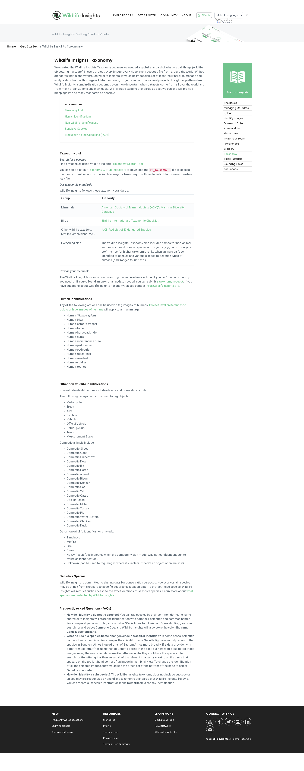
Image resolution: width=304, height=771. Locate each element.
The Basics (230, 103)
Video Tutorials (233, 159)
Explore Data (123, 15)
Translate (227, 22)
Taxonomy (230, 154)
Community (169, 15)
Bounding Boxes (233, 164)
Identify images (233, 118)
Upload (228, 113)
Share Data (231, 133)
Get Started (147, 15)
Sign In (205, 15)
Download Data (233, 123)
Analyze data (232, 128)
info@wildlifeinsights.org (162, 285)
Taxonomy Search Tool (128, 164)
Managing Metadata (236, 108)
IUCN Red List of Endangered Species (126, 229)
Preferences (231, 143)
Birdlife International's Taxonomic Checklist (130, 220)
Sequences (231, 169)
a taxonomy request (170, 281)
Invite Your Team (234, 138)
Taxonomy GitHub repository (107, 170)
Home (11, 46)
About (187, 15)
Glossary (229, 149)
